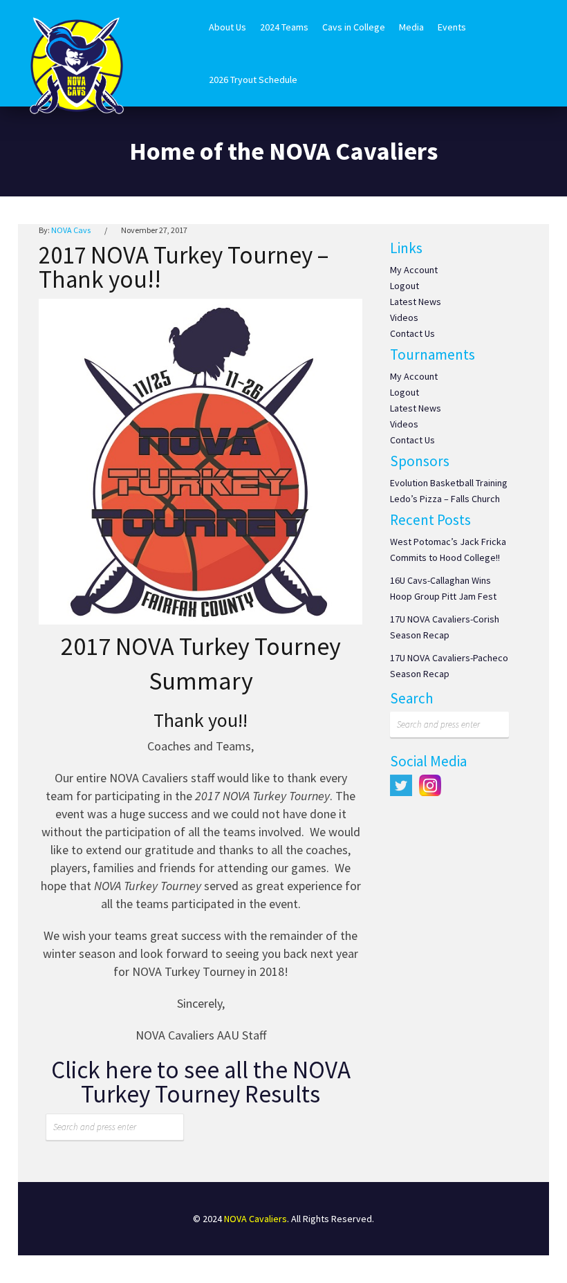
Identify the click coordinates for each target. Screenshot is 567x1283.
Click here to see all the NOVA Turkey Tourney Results (201, 1082)
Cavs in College (353, 27)
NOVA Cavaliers (255, 1218)
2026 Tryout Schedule (253, 79)
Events (452, 27)
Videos (404, 317)
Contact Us (412, 333)
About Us (227, 27)
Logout (404, 285)
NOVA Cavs (71, 230)
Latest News (415, 301)
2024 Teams (284, 27)
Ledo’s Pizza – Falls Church (445, 498)
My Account (414, 270)
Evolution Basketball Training (449, 483)
